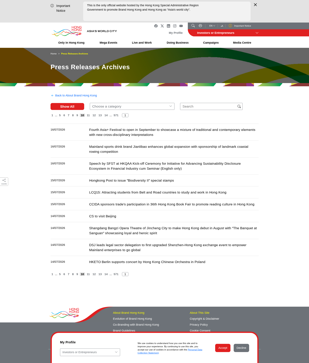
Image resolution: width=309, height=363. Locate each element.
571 (116, 115)
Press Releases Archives (74, 53)
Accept (222, 347)
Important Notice (242, 25)
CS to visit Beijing (102, 216)
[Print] (200, 26)
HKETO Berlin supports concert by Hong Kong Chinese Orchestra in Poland (147, 262)
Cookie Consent (200, 330)
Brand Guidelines (124, 330)
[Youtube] (181, 26)
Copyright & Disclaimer (204, 318)
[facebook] (156, 26)
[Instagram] (174, 26)
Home (54, 53)
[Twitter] (162, 26)
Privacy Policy (199, 324)
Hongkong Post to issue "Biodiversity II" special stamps (131, 180)
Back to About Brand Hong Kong (76, 95)
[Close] (255, 6)
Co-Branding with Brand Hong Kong (136, 324)
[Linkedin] (168, 26)
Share (4, 184)
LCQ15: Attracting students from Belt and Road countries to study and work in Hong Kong (157, 192)
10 (82, 115)
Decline (241, 347)
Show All (67, 106)
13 (100, 115)
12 (94, 115)
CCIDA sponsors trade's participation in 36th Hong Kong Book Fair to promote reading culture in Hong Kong (171, 204)
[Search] (193, 26)
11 (88, 115)
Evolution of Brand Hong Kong (132, 318)
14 (106, 115)
